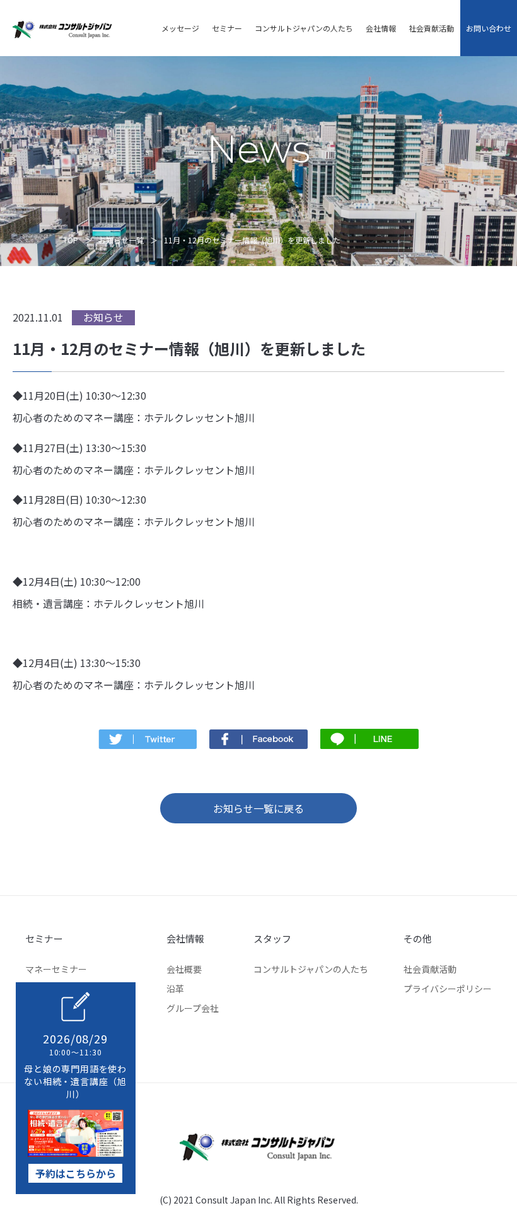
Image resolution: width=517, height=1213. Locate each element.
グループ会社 (192, 1008)
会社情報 (381, 28)
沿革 (175, 988)
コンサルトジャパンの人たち (304, 28)
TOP (70, 240)
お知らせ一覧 (121, 240)
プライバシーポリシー (448, 988)
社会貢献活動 (431, 28)
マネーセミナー (56, 969)
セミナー (227, 28)
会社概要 (184, 969)
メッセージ (180, 28)
